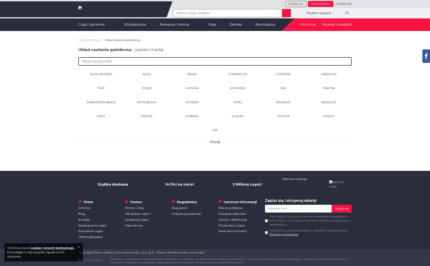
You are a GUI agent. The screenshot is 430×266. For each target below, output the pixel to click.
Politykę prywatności (283, 234)
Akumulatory (265, 24)
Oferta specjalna (90, 237)
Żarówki (236, 24)
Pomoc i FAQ (134, 208)
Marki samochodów (232, 231)
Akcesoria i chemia (174, 24)
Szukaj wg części (137, 219)
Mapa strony (134, 225)
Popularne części (90, 231)
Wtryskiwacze (135, 24)
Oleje (212, 24)
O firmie (84, 208)
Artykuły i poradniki (337, 24)
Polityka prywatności (187, 213)
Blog (81, 213)
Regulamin (179, 208)
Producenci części (231, 225)
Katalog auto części (92, 225)
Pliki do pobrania (230, 208)
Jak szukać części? (138, 213)
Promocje (308, 24)
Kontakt (84, 219)
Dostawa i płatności (232, 213)
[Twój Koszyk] (343, 13)
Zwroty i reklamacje (232, 219)
